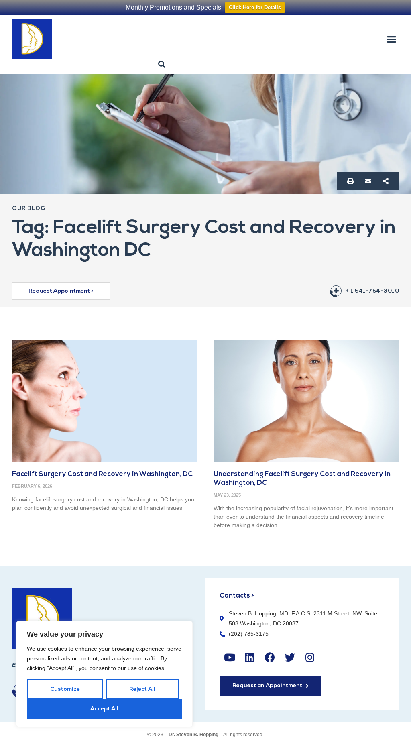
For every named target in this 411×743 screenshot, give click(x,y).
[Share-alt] (386, 181)
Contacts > (237, 595)
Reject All (142, 689)
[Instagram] (310, 657)
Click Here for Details (255, 7)
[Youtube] (230, 657)
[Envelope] (368, 181)
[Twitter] (290, 657)
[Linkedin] (250, 657)
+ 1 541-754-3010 (372, 291)
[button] (391, 39)
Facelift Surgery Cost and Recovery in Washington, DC (102, 474)
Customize (65, 689)
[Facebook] (270, 657)
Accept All (104, 709)
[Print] (350, 181)
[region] (104, 674)
